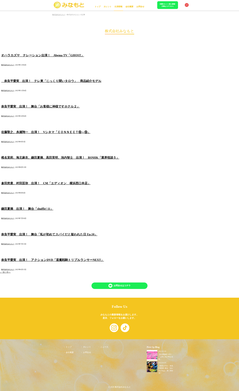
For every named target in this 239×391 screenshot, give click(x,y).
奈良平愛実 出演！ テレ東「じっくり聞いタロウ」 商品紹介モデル (51, 81)
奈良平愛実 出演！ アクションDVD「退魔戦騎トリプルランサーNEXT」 (52, 259)
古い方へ (5, 272)
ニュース (104, 347)
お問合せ (140, 6)
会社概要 (129, 6)
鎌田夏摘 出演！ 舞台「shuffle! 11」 (27, 208)
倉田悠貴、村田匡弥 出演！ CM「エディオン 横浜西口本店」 (45, 183)
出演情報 (118, 6)
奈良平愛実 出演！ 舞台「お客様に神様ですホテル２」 (40, 106)
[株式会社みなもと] (69, 8)
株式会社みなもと (7, 65)
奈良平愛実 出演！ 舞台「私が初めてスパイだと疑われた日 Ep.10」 (49, 234)
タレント (108, 6)
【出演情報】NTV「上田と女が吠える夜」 (165, 356)
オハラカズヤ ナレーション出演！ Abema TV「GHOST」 (42, 55)
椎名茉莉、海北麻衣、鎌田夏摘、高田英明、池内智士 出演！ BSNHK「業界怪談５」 (60, 157)
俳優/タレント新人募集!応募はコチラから (168, 5)
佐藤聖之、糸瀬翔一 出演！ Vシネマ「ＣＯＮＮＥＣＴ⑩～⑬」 (45, 132)
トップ (98, 6)
